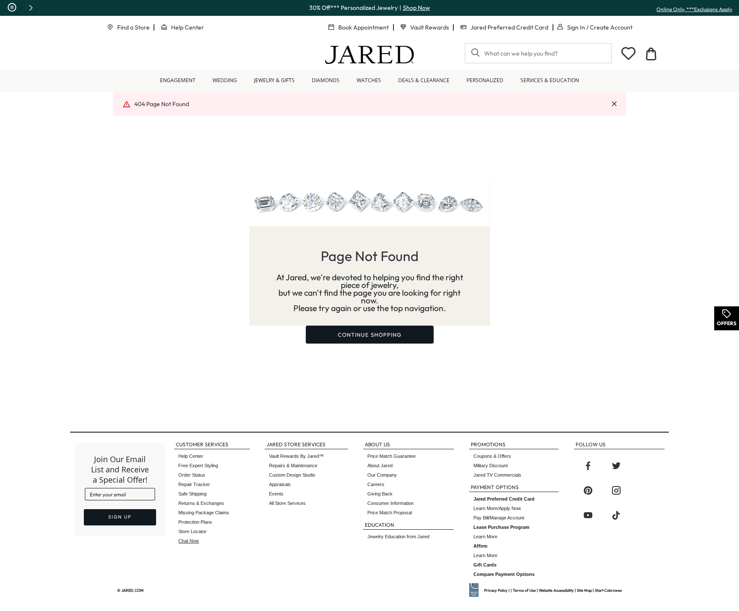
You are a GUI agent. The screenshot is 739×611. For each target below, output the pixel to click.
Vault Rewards (429, 27)
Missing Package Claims (203, 512)
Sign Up (120, 517)
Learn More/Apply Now (504, 503)
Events (276, 493)
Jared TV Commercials (497, 475)
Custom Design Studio (292, 475)
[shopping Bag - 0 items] (650, 54)
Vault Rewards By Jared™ (296, 456)
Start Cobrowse (608, 590)
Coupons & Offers (492, 456)
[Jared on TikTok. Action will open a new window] (616, 515)
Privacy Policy (496, 590)
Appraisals (280, 484)
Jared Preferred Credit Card (509, 27)
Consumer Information (390, 503)
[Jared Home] (369, 55)
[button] (30, 7)
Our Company (382, 475)
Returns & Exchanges (201, 503)
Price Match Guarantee (391, 456)
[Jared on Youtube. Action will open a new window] (588, 515)
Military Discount (490, 465)
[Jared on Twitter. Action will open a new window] (616, 466)
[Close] (614, 104)
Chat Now (188, 540)
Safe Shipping (192, 493)
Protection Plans (195, 522)
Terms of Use (524, 590)
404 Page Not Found (161, 104)
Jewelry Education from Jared (398, 536)
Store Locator (192, 531)
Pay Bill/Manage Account (498, 517)
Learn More (501, 532)
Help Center (187, 27)
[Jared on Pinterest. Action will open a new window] (588, 490)
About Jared (380, 465)
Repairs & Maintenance (293, 465)
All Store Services (287, 503)
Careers (375, 484)
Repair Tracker (194, 484)
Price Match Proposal (389, 512)
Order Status (191, 475)
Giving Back (380, 493)
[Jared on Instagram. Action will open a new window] (616, 490)
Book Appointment (363, 27)
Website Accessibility (556, 590)
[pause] (12, 8)
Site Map (584, 590)
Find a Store (133, 27)
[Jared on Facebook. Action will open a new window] (588, 466)
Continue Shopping (370, 334)
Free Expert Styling (198, 465)
